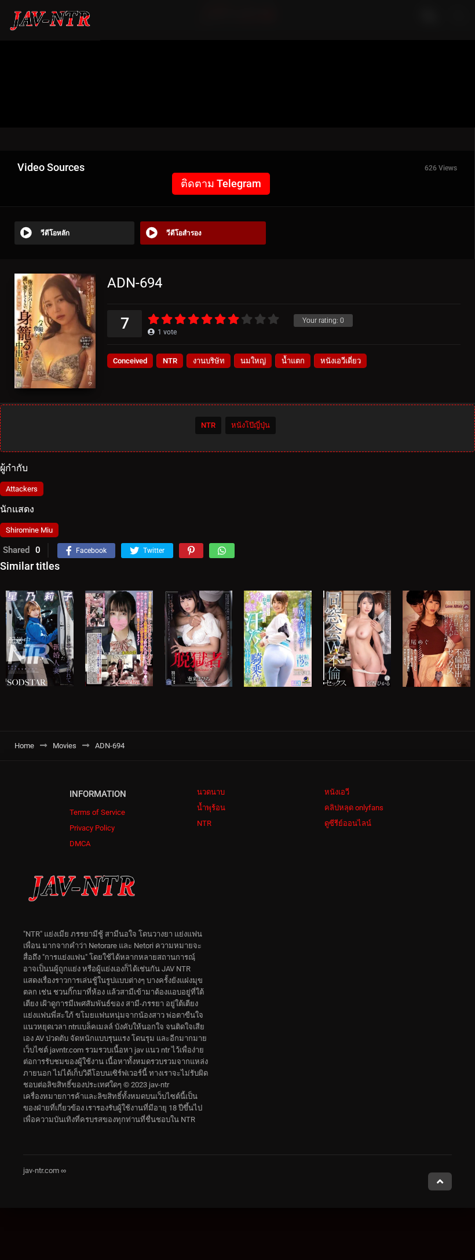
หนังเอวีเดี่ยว (340, 360)
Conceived (130, 360)
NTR (170, 360)
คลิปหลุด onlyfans (353, 807)
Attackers (22, 489)
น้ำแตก (293, 360)
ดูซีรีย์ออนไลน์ (347, 823)
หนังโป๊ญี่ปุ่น (250, 425)
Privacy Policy (92, 828)
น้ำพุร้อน (211, 807)
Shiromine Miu (29, 530)
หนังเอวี (336, 792)
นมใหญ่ (253, 360)
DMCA (80, 843)
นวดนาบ (211, 792)
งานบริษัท (209, 360)
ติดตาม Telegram (221, 183)
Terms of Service (97, 812)
